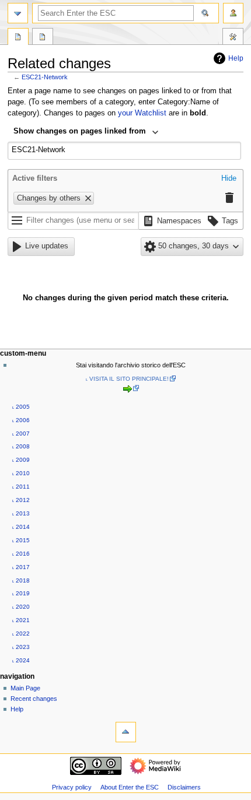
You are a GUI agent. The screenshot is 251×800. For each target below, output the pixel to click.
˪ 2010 (21, 473)
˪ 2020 (21, 606)
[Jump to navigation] (18, 13)
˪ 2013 (21, 513)
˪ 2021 (21, 620)
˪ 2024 (21, 660)
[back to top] (126, 732)
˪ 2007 (21, 433)
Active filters (34, 178)
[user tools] (233, 13)
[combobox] (86, 132)
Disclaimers (184, 787)
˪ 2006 (21, 420)
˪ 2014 (21, 527)
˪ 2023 (21, 647)
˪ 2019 (21, 593)
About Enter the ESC (129, 787)
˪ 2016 (21, 553)
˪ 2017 (21, 567)
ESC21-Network (45, 76)
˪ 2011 (21, 486)
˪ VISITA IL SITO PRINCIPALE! (127, 379)
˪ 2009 (21, 460)
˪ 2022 (21, 633)
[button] (229, 179)
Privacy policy (72, 787)
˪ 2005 (21, 406)
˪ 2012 (21, 500)
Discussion (43, 38)
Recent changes (34, 698)
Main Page (25, 688)
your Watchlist (142, 113)
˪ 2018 (21, 580)
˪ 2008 (21, 446)
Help (235, 58)
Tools (233, 38)
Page (18, 38)
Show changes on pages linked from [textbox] (79, 131)
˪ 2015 (21, 540)
